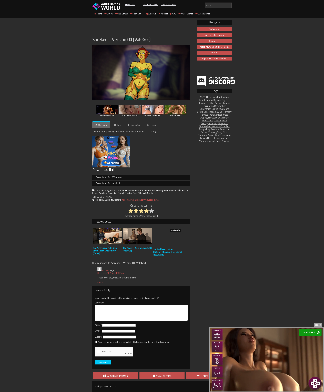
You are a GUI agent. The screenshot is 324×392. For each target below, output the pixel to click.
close (318, 325)
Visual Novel (215, 141)
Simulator (203, 135)
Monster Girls (175, 190)
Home (99, 14)
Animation (223, 97)
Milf (216, 123)
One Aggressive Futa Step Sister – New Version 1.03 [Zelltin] (105, 251)
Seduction (112, 193)
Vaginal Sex (223, 138)
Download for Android (108, 183)
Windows (152, 14)
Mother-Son (205, 126)
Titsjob (203, 138)
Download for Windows (109, 177)
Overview (102, 125)
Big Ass (110, 190)
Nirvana (105, 270)
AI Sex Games (204, 14)
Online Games (187, 14)
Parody (185, 190)
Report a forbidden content (214, 58)
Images (154, 125)
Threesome (225, 135)
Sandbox (103, 193)
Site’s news (214, 29)
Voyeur (154, 193)
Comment (100, 302)
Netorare (216, 126)
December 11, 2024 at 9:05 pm (111, 273)
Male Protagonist (160, 190)
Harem (225, 117)
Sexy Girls (137, 193)
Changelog (135, 125)
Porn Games (138, 14)
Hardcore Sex (215, 117)
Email (98, 331)
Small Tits (213, 135)
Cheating (226, 103)
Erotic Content (144, 190)
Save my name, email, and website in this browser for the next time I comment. (134, 342)
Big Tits (117, 190)
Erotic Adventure (130, 190)
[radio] (130, 211)
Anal (215, 97)
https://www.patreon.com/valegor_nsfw (140, 200)
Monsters (223, 123)
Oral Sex (225, 126)
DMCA (214, 52)
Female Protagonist (210, 114)
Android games (210, 376)
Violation (203, 141)
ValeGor (146, 193)
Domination (205, 109)
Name (98, 325)
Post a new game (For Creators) (214, 47)
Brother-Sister (214, 103)
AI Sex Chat (130, 4)
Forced (224, 114)
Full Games (123, 14)
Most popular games (214, 35)
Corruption (208, 106)
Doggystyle (220, 106)
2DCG (103, 190)
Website (98, 337)
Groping (204, 117)
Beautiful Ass (206, 100)
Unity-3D (211, 138)
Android (164, 14)
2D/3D (110, 14)
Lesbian (217, 120)
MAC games (163, 376)
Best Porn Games (150, 4)
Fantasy (227, 111)
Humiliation (207, 120)
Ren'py (95, 193)
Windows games (117, 376)
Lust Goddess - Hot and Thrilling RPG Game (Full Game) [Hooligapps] (167, 252)
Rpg (208, 129)
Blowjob (202, 103)
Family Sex (217, 111)
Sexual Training (125, 193)
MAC (173, 14)
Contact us (214, 41)
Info (119, 125)
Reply (100, 282)
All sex (209, 97)
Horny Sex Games (168, 4)
